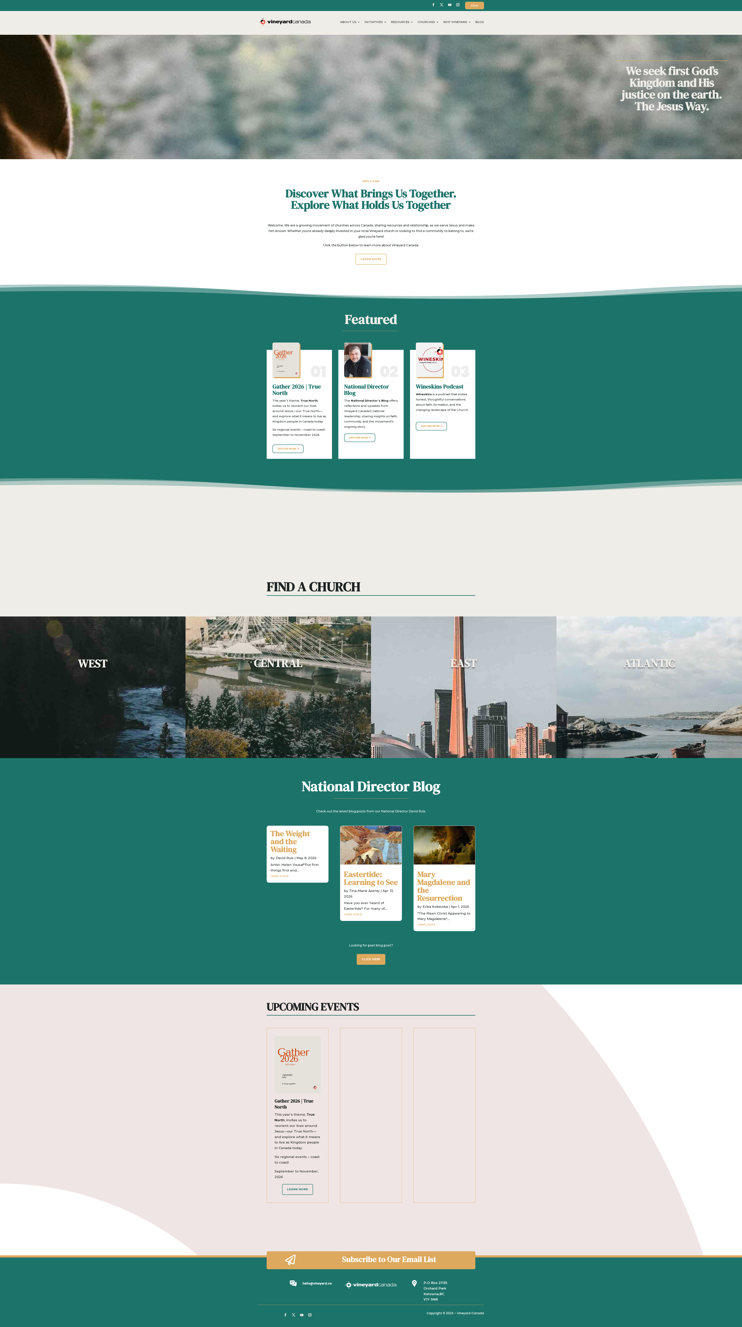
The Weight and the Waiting (290, 841)
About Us (348, 22)
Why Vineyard (455, 22)
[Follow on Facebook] (433, 5)
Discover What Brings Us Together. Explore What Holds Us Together (371, 200)
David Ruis (285, 858)
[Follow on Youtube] (449, 5)
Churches (426, 22)
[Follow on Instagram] (310, 1315)
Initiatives (373, 22)
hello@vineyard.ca (317, 1283)
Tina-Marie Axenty (364, 891)
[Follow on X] (441, 5)
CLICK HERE (371, 959)
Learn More (371, 259)
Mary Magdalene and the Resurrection (443, 886)
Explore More (287, 448)
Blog (479, 22)
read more (280, 876)
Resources (400, 22)
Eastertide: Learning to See (371, 878)
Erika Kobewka (435, 907)
